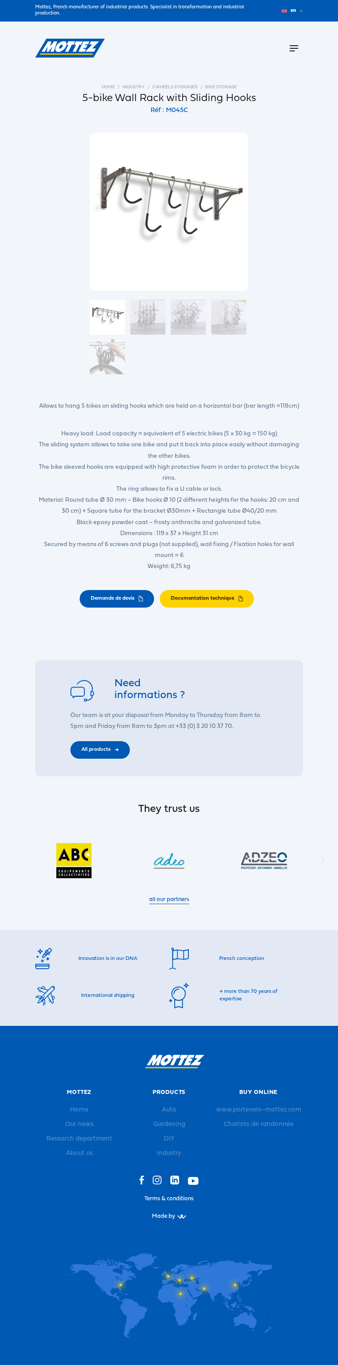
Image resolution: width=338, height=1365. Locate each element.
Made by (163, 1216)
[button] (322, 860)
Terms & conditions (169, 1199)
